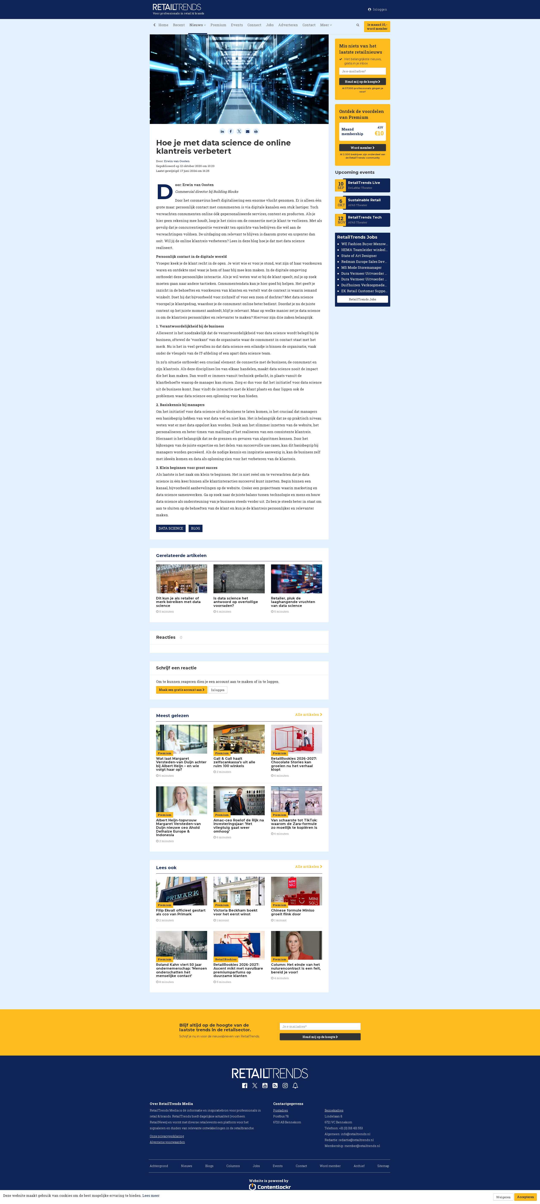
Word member (362, 148)
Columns (233, 1166)
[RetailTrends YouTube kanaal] (265, 1086)
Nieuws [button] (196, 25)
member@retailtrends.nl (362, 1146)
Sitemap (383, 1166)
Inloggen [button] (379, 9)
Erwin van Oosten (177, 161)
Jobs (270, 25)
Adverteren (288, 25)
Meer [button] (325, 25)
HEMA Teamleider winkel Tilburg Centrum (364, 249)
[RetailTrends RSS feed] (275, 1086)
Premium (218, 25)
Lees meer (150, 1195)
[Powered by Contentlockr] (270, 1187)
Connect (254, 25)
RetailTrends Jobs (362, 299)
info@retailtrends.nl (355, 1134)
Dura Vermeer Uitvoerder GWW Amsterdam (364, 273)
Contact (309, 25)
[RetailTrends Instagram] (285, 1086)
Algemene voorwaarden (167, 1142)
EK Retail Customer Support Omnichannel (364, 291)
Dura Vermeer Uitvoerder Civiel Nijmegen (364, 279)
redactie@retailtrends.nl (356, 1140)
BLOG (195, 528)
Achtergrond (159, 1166)
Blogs (209, 1166)
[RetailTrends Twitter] (255, 1087)
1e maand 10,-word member (377, 27)
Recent (179, 25)
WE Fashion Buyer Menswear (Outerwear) (364, 244)
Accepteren (525, 1197)
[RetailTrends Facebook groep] (244, 1086)
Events (237, 25)
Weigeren (503, 1197)
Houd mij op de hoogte (361, 82)
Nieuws (186, 1166)
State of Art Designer (359, 255)
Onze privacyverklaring (167, 1136)
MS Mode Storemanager (361, 267)
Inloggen (218, 690)
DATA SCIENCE (171, 528)
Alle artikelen (307, 714)
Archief (359, 1166)
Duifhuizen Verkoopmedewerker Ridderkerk (364, 285)
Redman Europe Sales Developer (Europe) (364, 261)
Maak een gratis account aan (180, 690)
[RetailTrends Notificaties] (295, 1086)
